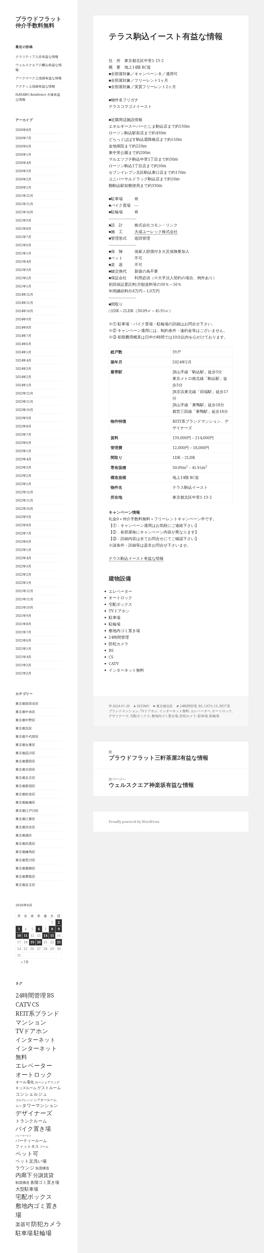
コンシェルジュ (31, 1094)
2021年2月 (23, 673)
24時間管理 (30, 995)
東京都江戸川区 (27, 810)
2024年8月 (23, 327)
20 (39, 942)
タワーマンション (40, 1105)
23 (59, 942)
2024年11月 (24, 302)
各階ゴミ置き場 (44, 1182)
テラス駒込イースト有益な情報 (136, 558)
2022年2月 (23, 574)
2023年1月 (23, 484)
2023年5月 (23, 451)
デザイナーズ (33, 1113)
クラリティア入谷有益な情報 (36, 56)
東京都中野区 (25, 720)
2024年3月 (23, 368)
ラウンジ (24, 1167)
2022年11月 (24, 500)
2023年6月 (23, 442)
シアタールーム (45, 1100)
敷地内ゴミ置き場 (165, 716)
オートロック (33, 1074)
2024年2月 (23, 376)
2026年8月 (23, 129)
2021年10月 (24, 607)
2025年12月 (24, 195)
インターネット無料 (174, 711)
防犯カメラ (46, 1224)
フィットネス (27, 1146)
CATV (23, 1004)
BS (50, 995)
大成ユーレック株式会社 (156, 231)
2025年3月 (23, 269)
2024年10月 (24, 311)
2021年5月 (23, 648)
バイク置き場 (33, 1128)
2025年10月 (24, 212)
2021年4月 (23, 656)
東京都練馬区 (25, 851)
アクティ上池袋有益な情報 (35, 86)
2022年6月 (23, 541)
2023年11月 (24, 401)
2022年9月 (23, 516)
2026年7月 (23, 138)
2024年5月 (23, 352)
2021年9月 (23, 615)
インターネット (35, 1039)
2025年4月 (23, 261)
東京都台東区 (25, 744)
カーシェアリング (47, 1082)
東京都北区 (23, 728)
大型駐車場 (26, 1189)
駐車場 (24, 1233)
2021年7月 (23, 632)
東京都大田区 (25, 769)
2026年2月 (23, 179)
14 (45, 935)
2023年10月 (24, 409)
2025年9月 (23, 220)
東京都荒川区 (25, 860)
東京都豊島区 (25, 876)
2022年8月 (23, 525)
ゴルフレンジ (24, 1100)
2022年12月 (24, 492)
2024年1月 (23, 385)
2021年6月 (23, 640)
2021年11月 (24, 599)
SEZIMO (143, 706)
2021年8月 (23, 624)
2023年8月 (23, 426)
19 (32, 942)
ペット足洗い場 (31, 1161)
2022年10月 (24, 508)
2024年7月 (23, 335)
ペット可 (26, 1153)
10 (19, 935)
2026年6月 (23, 146)
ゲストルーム (49, 1087)
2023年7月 (23, 434)
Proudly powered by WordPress (134, 821)
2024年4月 (23, 360)
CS (35, 1004)
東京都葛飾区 (25, 868)
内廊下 (23, 1175)
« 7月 (25, 962)
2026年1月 (23, 187)
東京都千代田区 (27, 736)
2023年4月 (23, 459)
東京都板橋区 (25, 802)
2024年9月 (23, 319)
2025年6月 (23, 245)
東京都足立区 (25, 884)
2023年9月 (23, 418)
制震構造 (22, 1182)
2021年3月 (23, 665)
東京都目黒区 (25, 843)
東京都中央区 (25, 711)
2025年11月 (24, 204)
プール (44, 1147)
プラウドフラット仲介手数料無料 (38, 22)
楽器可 (22, 1224)
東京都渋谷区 (25, 827)
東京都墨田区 (25, 761)
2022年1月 (23, 582)
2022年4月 (23, 558)
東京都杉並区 (25, 794)
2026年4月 (23, 162)
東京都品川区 (25, 753)
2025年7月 (23, 236)
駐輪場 (43, 1233)
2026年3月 (23, 171)
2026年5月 (23, 154)
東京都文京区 (25, 777)
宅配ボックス (33, 1196)
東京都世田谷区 (27, 703)
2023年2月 (23, 475)
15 (52, 935)
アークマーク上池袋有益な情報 (38, 78)
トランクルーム (31, 1121)
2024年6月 (23, 344)
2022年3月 (23, 566)
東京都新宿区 (25, 786)
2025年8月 (23, 228)
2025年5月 (23, 253)
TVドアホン (31, 1031)
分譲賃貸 (43, 1174)
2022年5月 (23, 549)
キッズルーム (26, 1087)
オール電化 (24, 1081)
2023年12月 (24, 393)
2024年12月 (24, 294)
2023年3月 (23, 467)
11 (25, 935)
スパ (18, 1106)
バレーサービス (23, 1135)
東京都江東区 (25, 819)
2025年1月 (23, 286)
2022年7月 (23, 533)
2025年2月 (23, 278)
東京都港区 (23, 835)
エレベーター (33, 1065)
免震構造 (42, 1168)
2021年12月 (24, 591)
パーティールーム (31, 1140)
